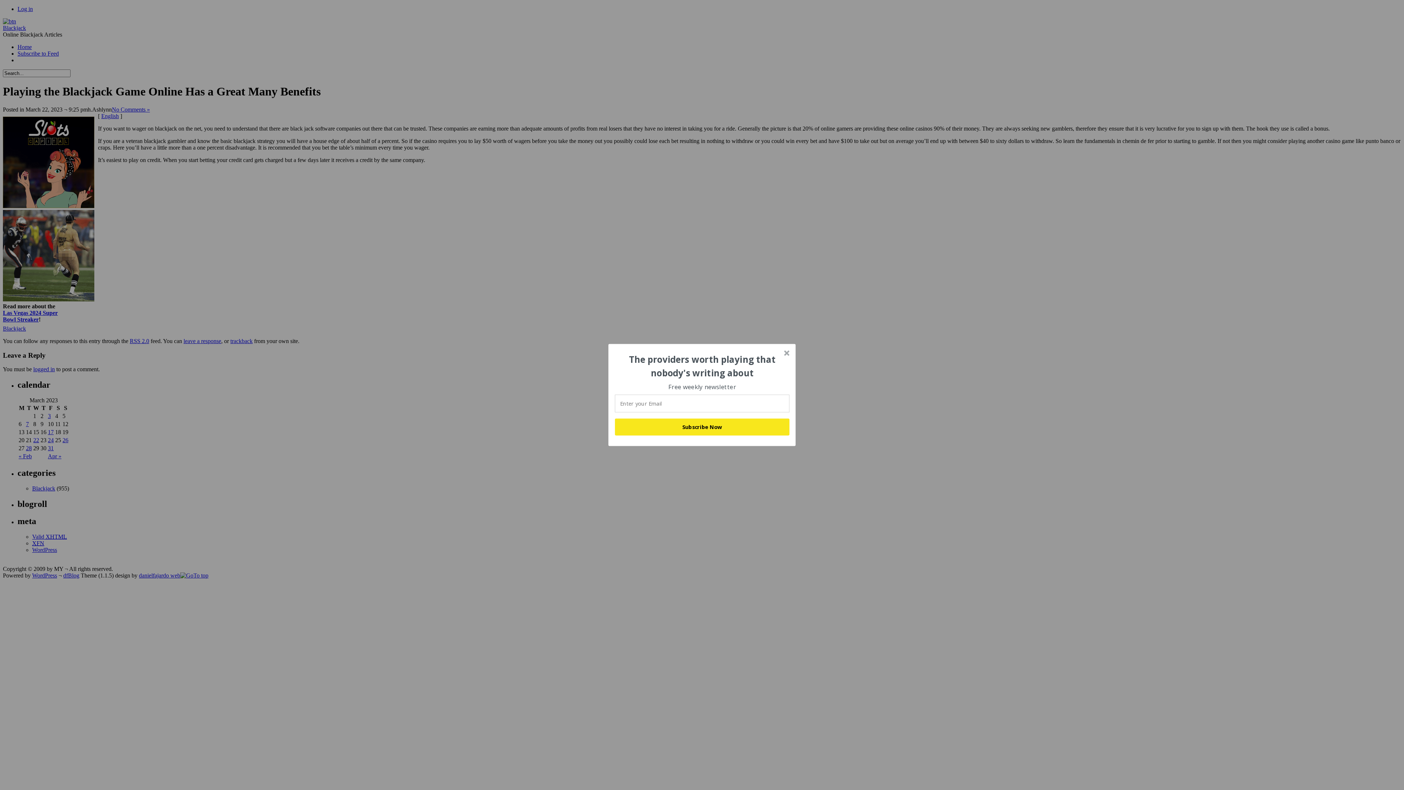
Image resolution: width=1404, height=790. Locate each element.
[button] (702, 366)
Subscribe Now (702, 426)
